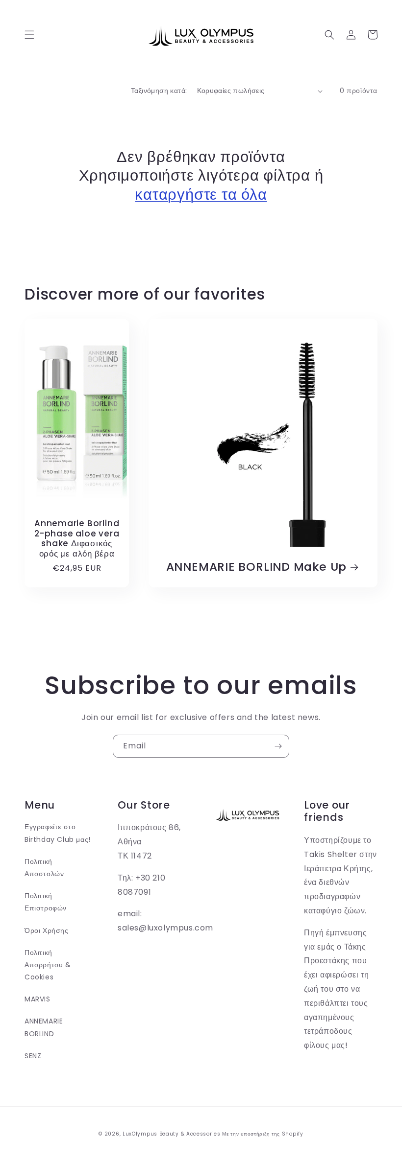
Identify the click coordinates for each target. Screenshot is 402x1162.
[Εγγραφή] (278, 746)
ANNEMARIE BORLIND (44, 1027)
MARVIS (37, 999)
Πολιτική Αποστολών (44, 868)
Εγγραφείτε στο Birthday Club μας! (58, 833)
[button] (29, 35)
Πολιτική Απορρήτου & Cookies (48, 965)
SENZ (33, 1056)
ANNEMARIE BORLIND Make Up (256, 567)
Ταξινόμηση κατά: (159, 90)
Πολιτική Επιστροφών (46, 902)
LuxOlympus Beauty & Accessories (172, 1134)
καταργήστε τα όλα (201, 194)
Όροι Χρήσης (47, 930)
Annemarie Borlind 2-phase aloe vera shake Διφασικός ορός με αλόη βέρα (76, 538)
